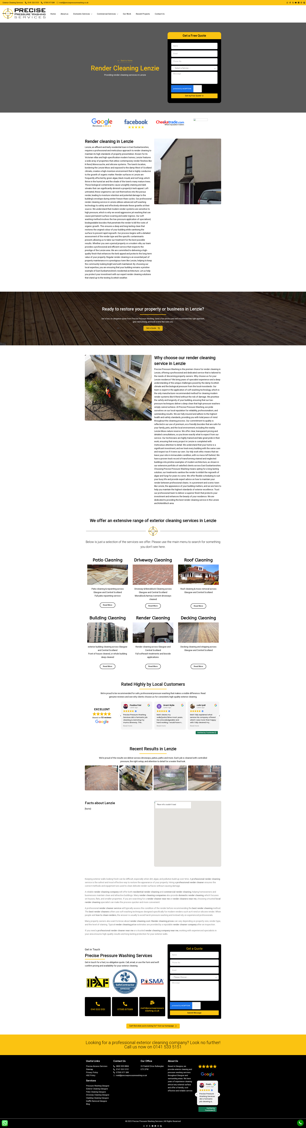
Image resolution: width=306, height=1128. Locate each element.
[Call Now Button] (300, 1123)
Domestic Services (81, 14)
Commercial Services (106, 14)
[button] (219, 715)
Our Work (127, 14)
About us (64, 14)
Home (53, 14)
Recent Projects (143, 14)
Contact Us (160, 14)
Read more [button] (127, 726)
